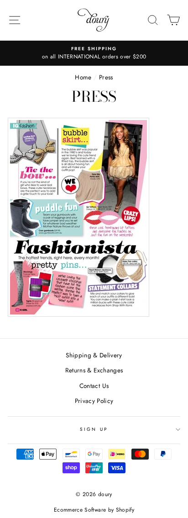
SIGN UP (94, 429)
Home (83, 77)
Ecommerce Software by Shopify (94, 510)
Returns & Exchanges (94, 370)
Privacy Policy (94, 400)
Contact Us (94, 385)
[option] (94, 53)
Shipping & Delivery (94, 355)
